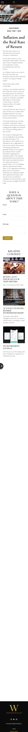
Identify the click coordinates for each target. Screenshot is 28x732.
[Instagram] (17, 719)
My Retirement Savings (11, 347)
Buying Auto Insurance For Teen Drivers (11, 279)
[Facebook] (11, 719)
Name (5, 205)
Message (6, 224)
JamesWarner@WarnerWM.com (14, 723)
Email (4, 214)
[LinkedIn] (14, 719)
